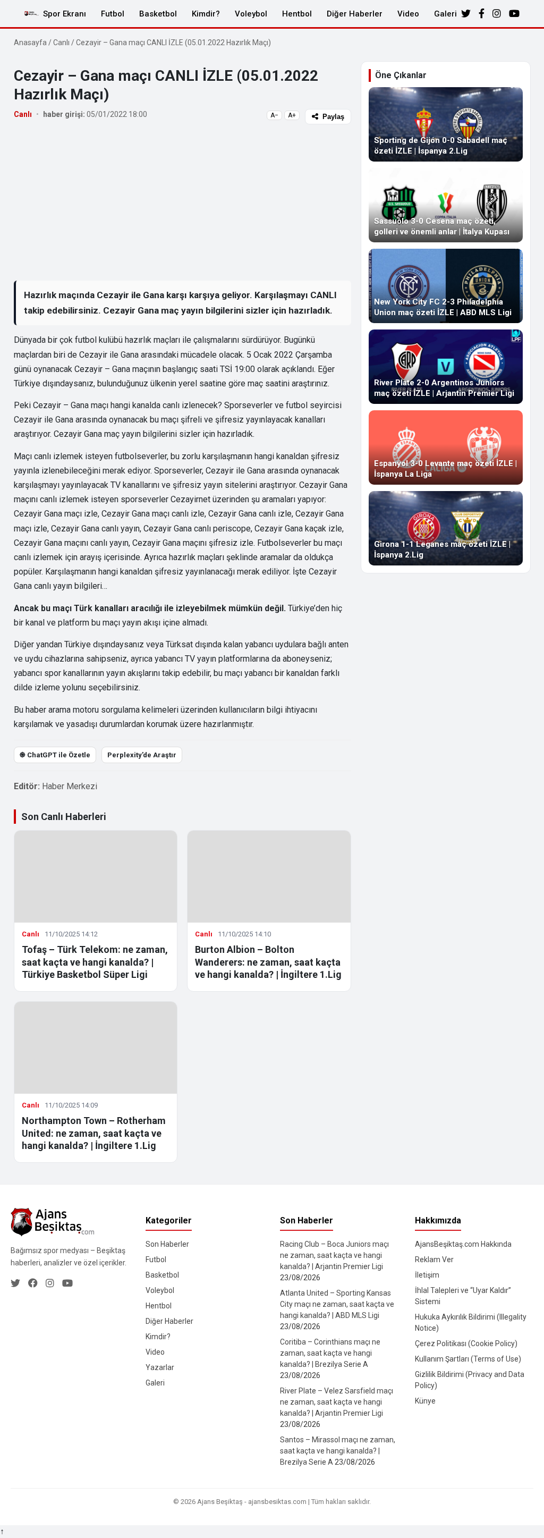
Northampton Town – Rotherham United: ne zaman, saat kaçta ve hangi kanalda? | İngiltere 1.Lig (94, 1133)
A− (274, 115)
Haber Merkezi (69, 786)
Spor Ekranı (64, 14)
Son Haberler (167, 1244)
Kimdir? (206, 14)
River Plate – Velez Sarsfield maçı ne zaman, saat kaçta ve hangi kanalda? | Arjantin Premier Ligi (336, 1402)
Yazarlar (160, 1367)
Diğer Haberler (354, 14)
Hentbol (297, 14)
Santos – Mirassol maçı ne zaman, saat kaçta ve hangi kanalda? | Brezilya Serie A (337, 1450)
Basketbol (158, 14)
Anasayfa (30, 42)
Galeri (445, 14)
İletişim (427, 1275)
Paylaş (333, 117)
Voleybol (251, 14)
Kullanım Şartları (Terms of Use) (468, 1359)
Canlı (61, 42)
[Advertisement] (182, 202)
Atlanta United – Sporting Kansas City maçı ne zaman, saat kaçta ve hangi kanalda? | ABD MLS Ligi (337, 1304)
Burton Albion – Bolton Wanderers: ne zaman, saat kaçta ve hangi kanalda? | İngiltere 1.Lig (268, 962)
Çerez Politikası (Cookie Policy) (466, 1343)
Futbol (112, 14)
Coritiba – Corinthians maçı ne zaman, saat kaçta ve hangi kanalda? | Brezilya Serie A (330, 1353)
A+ (292, 115)
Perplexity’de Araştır (141, 755)
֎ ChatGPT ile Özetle (55, 755)
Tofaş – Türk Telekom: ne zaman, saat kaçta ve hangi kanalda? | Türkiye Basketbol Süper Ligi (95, 962)
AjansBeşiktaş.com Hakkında (463, 1244)
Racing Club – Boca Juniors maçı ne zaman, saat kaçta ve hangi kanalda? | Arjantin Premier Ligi (334, 1255)
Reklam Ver (434, 1259)
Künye (425, 1401)
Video (408, 14)
